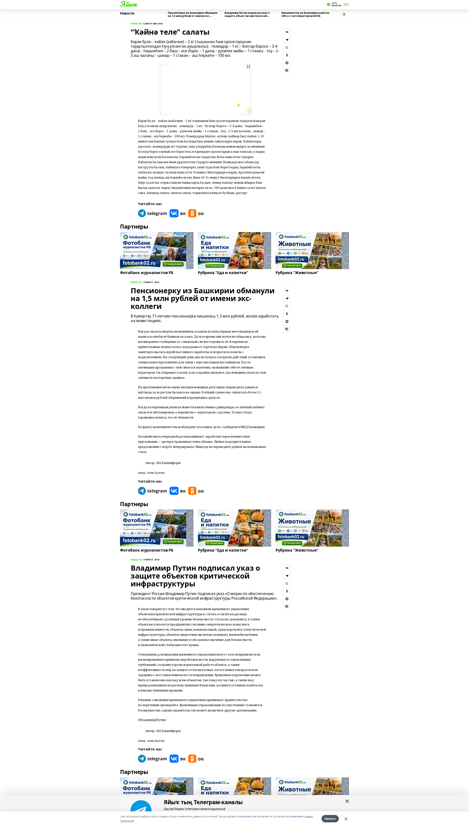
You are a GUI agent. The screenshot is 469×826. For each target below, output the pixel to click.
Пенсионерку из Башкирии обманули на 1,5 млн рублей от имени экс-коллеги (192, 14)
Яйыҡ (128, 4)
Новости (127, 13)
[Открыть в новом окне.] (152, 213)
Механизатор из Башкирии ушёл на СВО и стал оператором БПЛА (305, 14)
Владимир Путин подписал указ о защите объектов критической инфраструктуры (247, 14)
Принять (330, 818)
